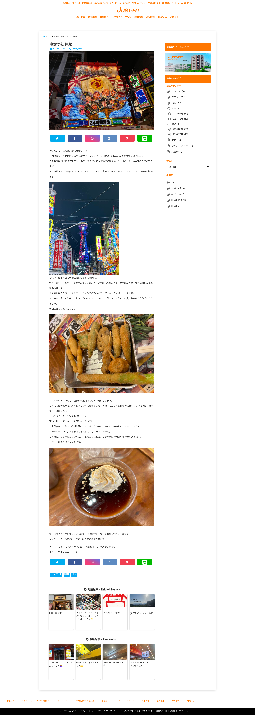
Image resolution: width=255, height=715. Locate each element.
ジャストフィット (180, 146)
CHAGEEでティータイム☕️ (114, 664)
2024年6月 (178, 134)
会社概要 (80, 17)
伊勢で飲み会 (55, 613)
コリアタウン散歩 (111, 613)
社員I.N (175, 206)
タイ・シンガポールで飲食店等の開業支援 (76, 701)
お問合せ (174, 17)
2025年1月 (178, 119)
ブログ (175, 97)
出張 (74, 574)
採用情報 (138, 17)
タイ (174, 109)
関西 (66, 574)
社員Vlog (162, 17)
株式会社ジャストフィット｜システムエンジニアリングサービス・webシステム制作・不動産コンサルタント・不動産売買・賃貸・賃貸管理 (121, 711)
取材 (173, 140)
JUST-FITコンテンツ (121, 17)
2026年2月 (178, 114)
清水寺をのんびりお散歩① (141, 614)
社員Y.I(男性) (178, 188)
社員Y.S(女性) (178, 194)
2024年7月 (56, 574)
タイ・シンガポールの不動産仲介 (36, 701)
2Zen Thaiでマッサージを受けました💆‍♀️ (61, 664)
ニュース (176, 91)
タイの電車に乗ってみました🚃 (87, 664)
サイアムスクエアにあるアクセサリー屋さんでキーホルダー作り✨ (87, 616)
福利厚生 (160, 701)
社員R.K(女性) (178, 200)
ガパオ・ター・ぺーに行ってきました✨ (141, 664)
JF (172, 182)
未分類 (175, 152)
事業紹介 (104, 17)
